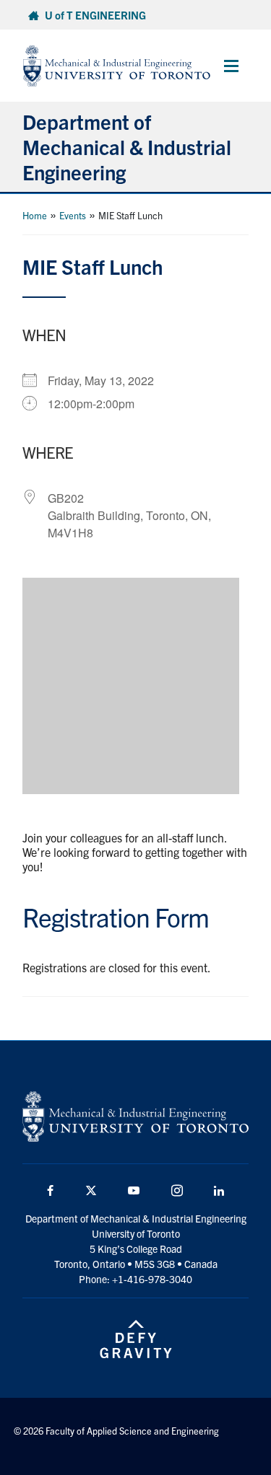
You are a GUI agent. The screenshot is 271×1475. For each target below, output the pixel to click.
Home (34, 215)
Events (72, 215)
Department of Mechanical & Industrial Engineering (126, 146)
